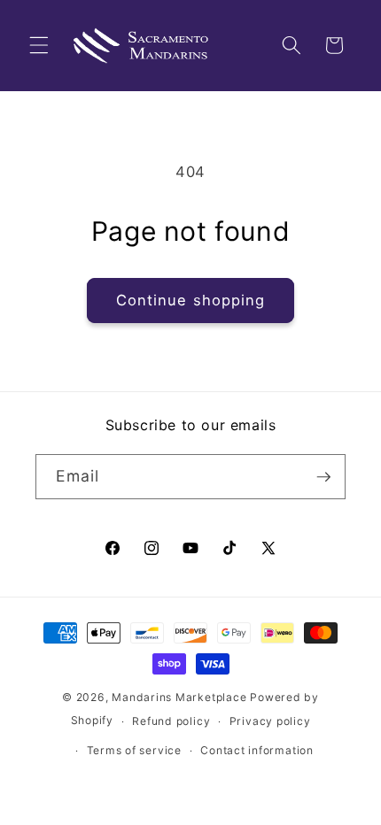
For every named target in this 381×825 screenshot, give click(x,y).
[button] (39, 45)
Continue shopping (191, 300)
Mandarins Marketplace (179, 697)
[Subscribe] (323, 477)
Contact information (257, 750)
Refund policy (171, 721)
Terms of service (134, 750)
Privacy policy (270, 721)
